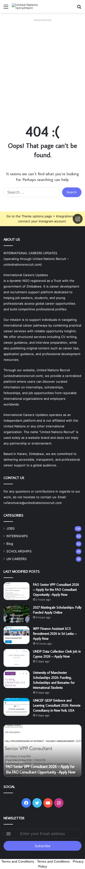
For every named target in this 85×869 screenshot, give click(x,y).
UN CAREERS (16, 559)
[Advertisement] (42, 66)
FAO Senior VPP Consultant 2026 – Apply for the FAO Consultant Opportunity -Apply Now (56, 589)
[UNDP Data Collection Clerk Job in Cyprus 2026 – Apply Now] (17, 658)
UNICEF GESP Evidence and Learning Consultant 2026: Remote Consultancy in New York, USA (57, 705)
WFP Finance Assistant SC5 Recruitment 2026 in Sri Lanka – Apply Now (54, 633)
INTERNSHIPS (17, 536)
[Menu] (6, 8)
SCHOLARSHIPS (19, 551)
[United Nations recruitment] (31, 6)
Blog (9, 544)
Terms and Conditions (17, 861)
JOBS (10, 528)
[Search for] (79, 8)
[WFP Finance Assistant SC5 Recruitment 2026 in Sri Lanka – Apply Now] (17, 635)
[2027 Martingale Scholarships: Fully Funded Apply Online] (17, 614)
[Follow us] (77, 218)
